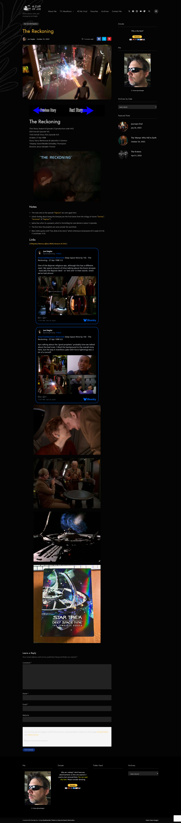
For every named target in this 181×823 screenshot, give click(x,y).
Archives (105, 11)
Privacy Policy (102, 732)
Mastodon (71, 820)
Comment (27, 662)
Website (26, 715)
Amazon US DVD (60, 243)
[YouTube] (141, 11)
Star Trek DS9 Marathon (30, 24)
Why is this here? (137, 31)
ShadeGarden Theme (48, 820)
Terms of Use (33, 734)
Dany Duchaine (62, 820)
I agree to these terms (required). (37, 741)
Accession (36, 219)
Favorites (94, 11)
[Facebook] (133, 11)
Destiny (100, 216)
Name (25, 693)
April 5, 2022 (136, 155)
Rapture (58, 212)
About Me (52, 11)
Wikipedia (33, 243)
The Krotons (136, 151)
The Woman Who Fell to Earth (143, 137)
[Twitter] (129, 11)
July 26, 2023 (136, 128)
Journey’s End (136, 123)
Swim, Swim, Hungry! (152, 820)
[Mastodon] (144, 11)
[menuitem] (52, 11)
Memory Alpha (43, 243)
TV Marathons (66, 11)
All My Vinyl (82, 11)
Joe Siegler (31, 39)
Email (25, 704)
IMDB (51, 243)
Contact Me (117, 11)
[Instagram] (137, 11)
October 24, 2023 (138, 141)
